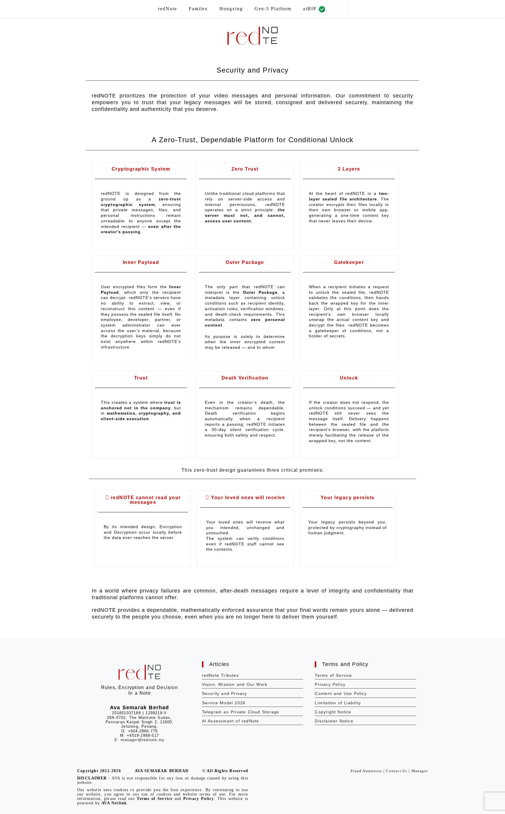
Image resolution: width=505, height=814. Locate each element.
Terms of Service (333, 675)
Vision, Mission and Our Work (235, 684)
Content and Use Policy (340, 693)
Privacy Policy (330, 684)
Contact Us (396, 771)
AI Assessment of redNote (230, 721)
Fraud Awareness (366, 771)
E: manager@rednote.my (140, 740)
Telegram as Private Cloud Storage (240, 712)
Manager (419, 771)
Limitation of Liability (338, 702)
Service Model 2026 (224, 702)
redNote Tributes (220, 675)
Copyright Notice (333, 712)
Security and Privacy (224, 693)
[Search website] (342, 9)
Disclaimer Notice (334, 721)
